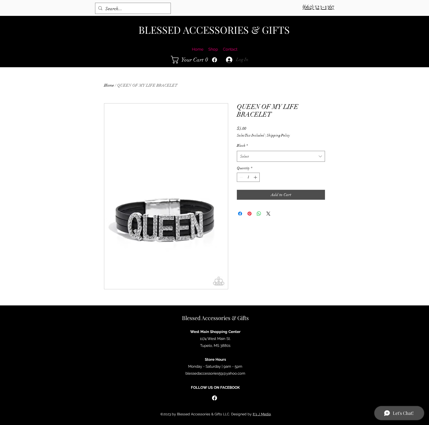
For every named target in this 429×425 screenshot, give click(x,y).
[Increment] (256, 177)
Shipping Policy (278, 135)
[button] (191, 60)
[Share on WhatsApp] (259, 214)
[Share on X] (268, 214)
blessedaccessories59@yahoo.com (215, 373)
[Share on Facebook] (240, 214)
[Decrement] (241, 177)
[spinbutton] (248, 177)
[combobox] (281, 156)
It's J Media (262, 414)
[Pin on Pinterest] (249, 214)
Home (109, 85)
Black (242, 145)
